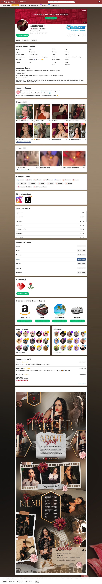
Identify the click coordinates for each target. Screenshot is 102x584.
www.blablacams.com (18, 577)
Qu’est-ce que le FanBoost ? (78, 30)
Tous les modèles (5, 5)
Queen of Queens (46, 91)
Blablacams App (55, 5)
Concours (45, 5)
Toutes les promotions (34, 5)
